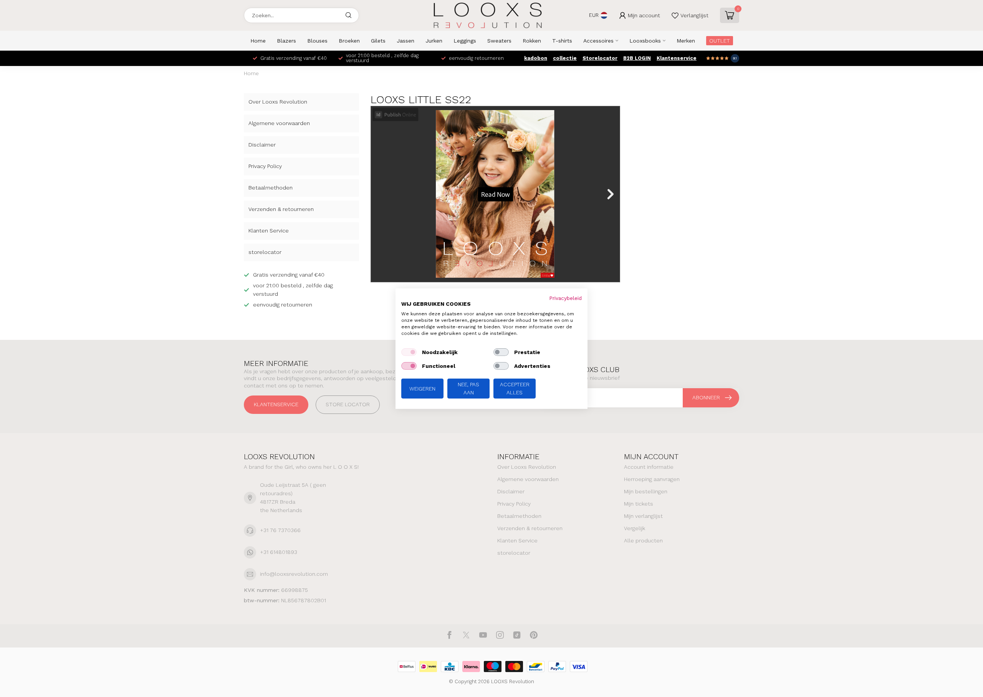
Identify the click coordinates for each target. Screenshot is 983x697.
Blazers (286, 41)
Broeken (349, 41)
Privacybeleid (565, 298)
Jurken (433, 41)
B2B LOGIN (637, 58)
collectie (565, 58)
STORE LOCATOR (348, 404)
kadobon (535, 58)
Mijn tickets (638, 504)
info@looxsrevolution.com (294, 574)
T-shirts (562, 41)
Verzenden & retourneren (281, 209)
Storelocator (600, 58)
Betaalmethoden (270, 188)
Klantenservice (677, 58)
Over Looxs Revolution (277, 102)
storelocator (264, 252)
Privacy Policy (265, 166)
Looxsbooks (645, 41)
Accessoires (598, 41)
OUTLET (719, 41)
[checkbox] (409, 352)
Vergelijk (634, 528)
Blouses (317, 41)
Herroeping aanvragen (652, 479)
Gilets (378, 41)
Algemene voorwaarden (279, 123)
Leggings (464, 41)
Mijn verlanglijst (643, 516)
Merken (686, 41)
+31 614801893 (278, 552)
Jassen (405, 41)
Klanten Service (268, 230)
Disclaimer (262, 145)
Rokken (532, 41)
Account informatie (649, 467)
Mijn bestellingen (645, 491)
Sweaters (499, 41)
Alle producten (643, 540)
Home (258, 41)
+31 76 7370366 (280, 530)
